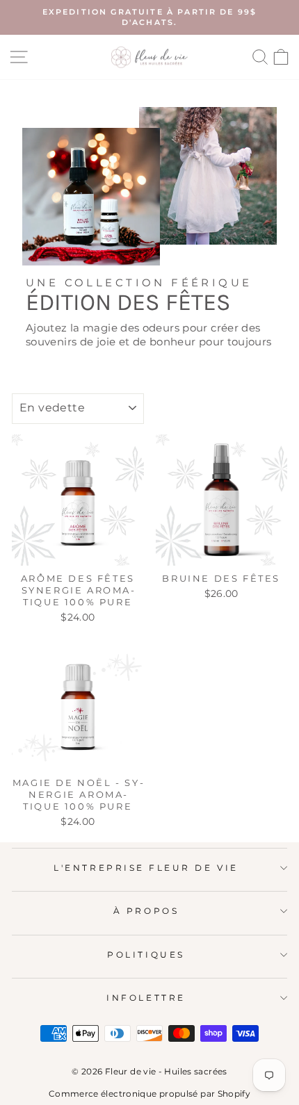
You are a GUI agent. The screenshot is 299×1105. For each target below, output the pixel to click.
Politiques (145, 955)
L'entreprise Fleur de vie (146, 868)
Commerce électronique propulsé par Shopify (149, 1093)
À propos (146, 911)
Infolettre (145, 998)
